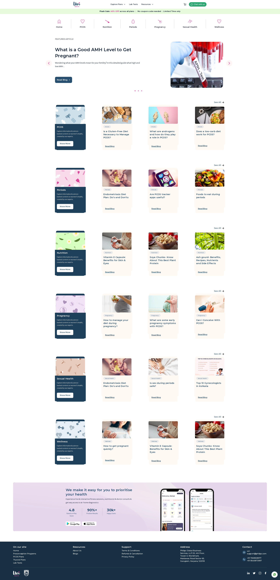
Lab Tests (133, 4)
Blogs (75, 554)
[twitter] (254, 573)
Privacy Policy (128, 557)
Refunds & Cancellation (132, 554)
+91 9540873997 (254, 561)
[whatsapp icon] (274, 574)
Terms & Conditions (131, 551)
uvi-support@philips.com (256, 552)
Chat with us (199, 4)
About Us (77, 551)
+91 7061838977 (254, 558)
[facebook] (265, 573)
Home (16, 551)
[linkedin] (248, 573)
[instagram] (260, 573)
